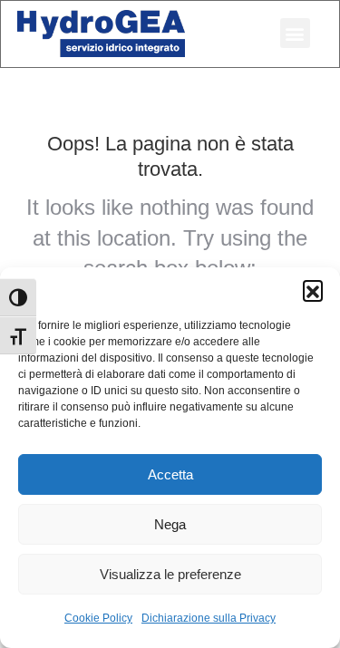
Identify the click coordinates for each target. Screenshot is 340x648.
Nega (170, 524)
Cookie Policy (98, 618)
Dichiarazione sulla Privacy (208, 618)
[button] (313, 290)
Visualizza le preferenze (170, 574)
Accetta (170, 474)
